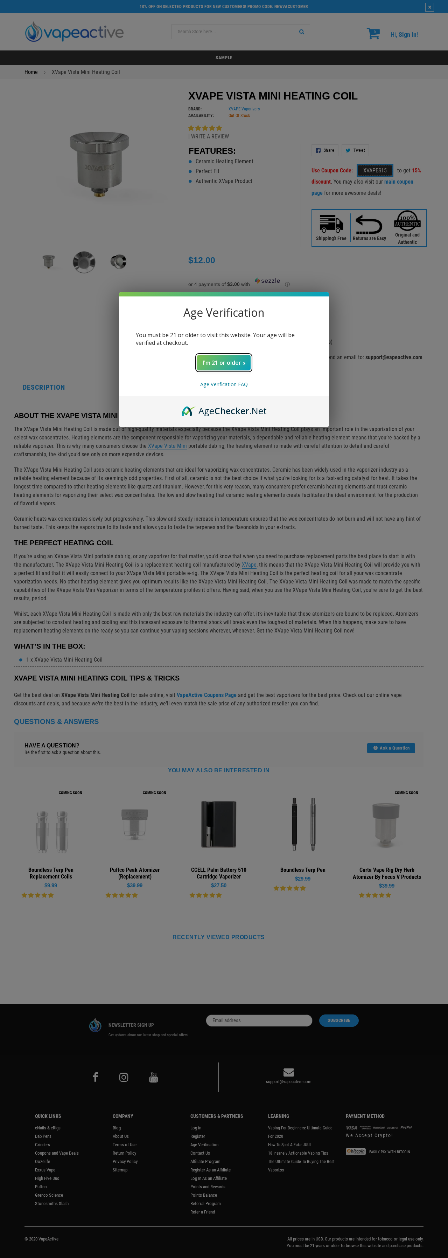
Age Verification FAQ (224, 384)
